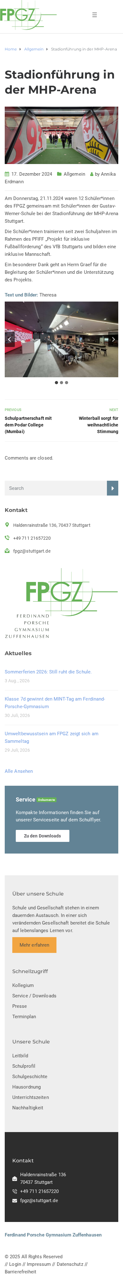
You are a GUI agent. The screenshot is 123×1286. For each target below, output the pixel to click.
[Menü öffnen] (94, 15)
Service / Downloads (34, 996)
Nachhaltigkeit (27, 1108)
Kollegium (23, 985)
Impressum (39, 1264)
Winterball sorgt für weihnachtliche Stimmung (98, 425)
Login (15, 1264)
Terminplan (24, 1016)
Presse (19, 1006)
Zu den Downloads (42, 835)
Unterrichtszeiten (30, 1097)
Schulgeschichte (30, 1076)
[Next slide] (113, 339)
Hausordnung (26, 1087)
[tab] (56, 382)
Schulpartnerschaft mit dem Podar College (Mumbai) (28, 425)
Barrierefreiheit (21, 1272)
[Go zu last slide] (10, 339)
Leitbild (20, 1056)
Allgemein (74, 174)
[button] (61, 339)
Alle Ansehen (19, 771)
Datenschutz (70, 1264)
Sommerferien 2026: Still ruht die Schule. (48, 672)
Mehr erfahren (34, 945)
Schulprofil (23, 1066)
